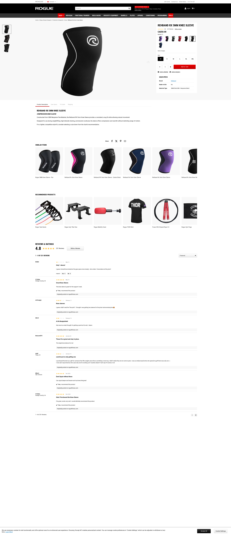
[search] (103, 8)
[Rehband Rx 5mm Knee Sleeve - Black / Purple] (160, 39)
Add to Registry (176, 72)
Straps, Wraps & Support (45, 20)
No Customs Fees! (141, 7)
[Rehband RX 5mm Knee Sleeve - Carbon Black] (186, 39)
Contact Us (174, 1)
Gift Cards (167, 1)
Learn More (9, 532)
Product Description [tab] (42, 104)
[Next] (196, 415)
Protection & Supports (58, 20)
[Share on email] (125, 141)
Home (36, 20)
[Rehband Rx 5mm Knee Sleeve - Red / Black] (180, 39)
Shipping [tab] (70, 104)
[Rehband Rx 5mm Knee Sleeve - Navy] (160, 45)
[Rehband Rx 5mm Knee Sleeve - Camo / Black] (173, 39)
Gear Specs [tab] (54, 104)
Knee (65, 20)
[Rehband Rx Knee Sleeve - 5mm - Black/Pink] (167, 39)
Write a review (178, 29)
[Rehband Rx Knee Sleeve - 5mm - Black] (192, 39)
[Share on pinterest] (121, 141)
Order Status (182, 1)
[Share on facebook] (112, 141)
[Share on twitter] (116, 141)
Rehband (173, 81)
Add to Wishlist (164, 72)
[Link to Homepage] (44, 8)
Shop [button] (60, 15)
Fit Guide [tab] (62, 104)
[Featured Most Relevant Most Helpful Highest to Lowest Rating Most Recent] (188, 255)
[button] (129, 8)
